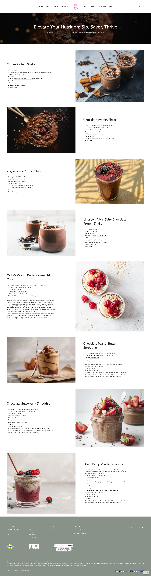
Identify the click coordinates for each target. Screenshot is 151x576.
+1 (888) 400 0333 (81, 533)
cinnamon (20, 83)
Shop (30, 529)
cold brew (16, 70)
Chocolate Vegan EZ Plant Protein (25, 411)
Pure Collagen (18, 289)
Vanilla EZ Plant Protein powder (24, 78)
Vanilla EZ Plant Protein (21, 177)
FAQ (53, 527)
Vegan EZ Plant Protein (106, 355)
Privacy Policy (11, 527)
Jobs (53, 529)
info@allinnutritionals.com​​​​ (83, 530)
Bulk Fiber (92, 368)
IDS (8, 534)
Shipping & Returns (13, 529)
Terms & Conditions (13, 532)
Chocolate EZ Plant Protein (98, 125)
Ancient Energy (95, 482)
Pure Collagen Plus (96, 240)
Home (31, 527)
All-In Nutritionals (15, 570)
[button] (8, 6)
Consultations (33, 532)
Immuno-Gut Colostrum (94, 238)
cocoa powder (105, 127)
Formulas (32, 534)
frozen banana (14, 74)
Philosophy (32, 537)
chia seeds (21, 81)
